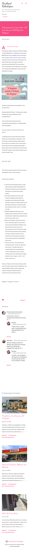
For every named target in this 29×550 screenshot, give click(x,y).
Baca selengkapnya (8, 437)
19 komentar (12, 435)
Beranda (5, 16)
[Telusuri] (22, 3)
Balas (9, 336)
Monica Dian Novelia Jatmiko (14, 312)
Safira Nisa (9, 340)
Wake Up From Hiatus (10, 513)
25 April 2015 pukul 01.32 (20, 340)
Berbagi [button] (22, 300)
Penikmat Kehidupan (7, 5)
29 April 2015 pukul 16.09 (19, 353)
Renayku (14, 322)
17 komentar (12, 530)
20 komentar (12, 484)
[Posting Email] (3, 300)
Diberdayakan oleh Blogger (15, 541)
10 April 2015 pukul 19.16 (19, 324)
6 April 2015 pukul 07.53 (14, 313)
